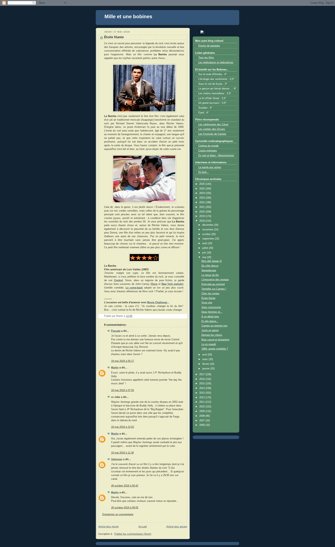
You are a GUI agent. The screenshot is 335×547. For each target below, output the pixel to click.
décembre (208, 225)
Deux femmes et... (211, 312)
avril (205, 354)
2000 (202, 425)
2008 (202, 416)
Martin (115, 367)
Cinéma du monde (208, 145)
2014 (202, 388)
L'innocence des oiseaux (215, 279)
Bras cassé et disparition (215, 339)
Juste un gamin (210, 330)
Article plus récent (108, 526)
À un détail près (210, 316)
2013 (202, 392)
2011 (202, 402)
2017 (202, 374)
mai (204, 257)
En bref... (203, 172)
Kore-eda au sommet (213, 284)
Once (154, 284)
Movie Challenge (157, 302)
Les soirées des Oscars (211, 129)
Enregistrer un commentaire (117, 514)
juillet (205, 248)
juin (204, 252)
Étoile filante (208, 298)
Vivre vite (206, 302)
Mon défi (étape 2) (211, 261)
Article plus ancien (176, 526)
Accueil (142, 526)
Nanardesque (208, 270)
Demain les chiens (211, 335)
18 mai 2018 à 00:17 (122, 361)
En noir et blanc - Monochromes (216, 155)
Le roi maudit (208, 344)
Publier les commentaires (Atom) (132, 534)
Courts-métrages (207, 150)
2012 (202, 397)
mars (205, 359)
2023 (202, 197)
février (206, 364)
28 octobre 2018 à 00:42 (124, 485)
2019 (202, 216)
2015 (202, 383)
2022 (202, 202)
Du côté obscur (209, 265)
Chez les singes (210, 293)
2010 (202, 406)
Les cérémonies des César (213, 124)
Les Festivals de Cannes (212, 134)
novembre (208, 229)
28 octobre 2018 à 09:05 (124, 507)
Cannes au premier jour (214, 325)
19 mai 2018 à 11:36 (122, 452)
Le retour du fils (210, 275)
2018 (202, 220)
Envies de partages (209, 45)
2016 (202, 379)
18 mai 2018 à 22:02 (122, 427)
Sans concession (211, 307)
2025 (202, 188)
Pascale (115, 331)
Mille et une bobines (128, 16)
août (205, 243)
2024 (202, 193)
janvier (206, 368)
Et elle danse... (209, 321)
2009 (202, 411)
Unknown (116, 459)
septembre (208, 238)
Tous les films (206, 57)
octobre (206, 234)
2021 (202, 207)
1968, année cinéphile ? (214, 348)
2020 (202, 211)
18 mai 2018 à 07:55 (122, 390)
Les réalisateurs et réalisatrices (215, 62)
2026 (202, 184)
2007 (202, 420)
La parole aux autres (209, 167)
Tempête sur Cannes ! (213, 289)
